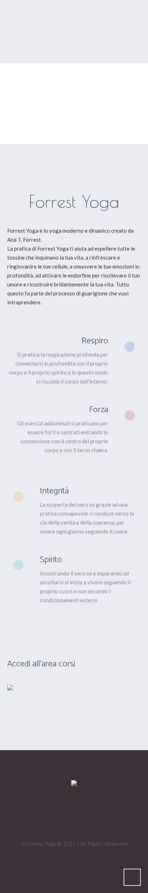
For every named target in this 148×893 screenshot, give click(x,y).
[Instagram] (86, 816)
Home (47, 130)
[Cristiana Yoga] (74, 783)
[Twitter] (43, 816)
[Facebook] (65, 816)
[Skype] (108, 816)
